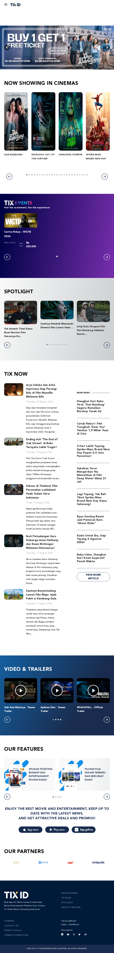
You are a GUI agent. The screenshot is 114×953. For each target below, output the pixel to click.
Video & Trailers (71, 907)
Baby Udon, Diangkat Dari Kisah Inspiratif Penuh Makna (91, 558)
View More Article (93, 577)
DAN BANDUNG (13, 155)
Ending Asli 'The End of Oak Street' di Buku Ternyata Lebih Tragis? (41, 443)
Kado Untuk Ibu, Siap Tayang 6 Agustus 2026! (91, 539)
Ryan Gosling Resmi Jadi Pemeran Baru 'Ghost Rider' (90, 520)
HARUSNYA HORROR (70, 155)
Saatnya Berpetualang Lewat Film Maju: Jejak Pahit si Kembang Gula (41, 595)
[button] (9, 177)
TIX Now (66, 898)
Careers (9, 921)
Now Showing (69, 893)
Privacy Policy (13, 931)
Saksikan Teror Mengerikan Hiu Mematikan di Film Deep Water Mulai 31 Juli (91, 475)
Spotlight (67, 903)
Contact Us (11, 926)
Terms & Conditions (16, 935)
